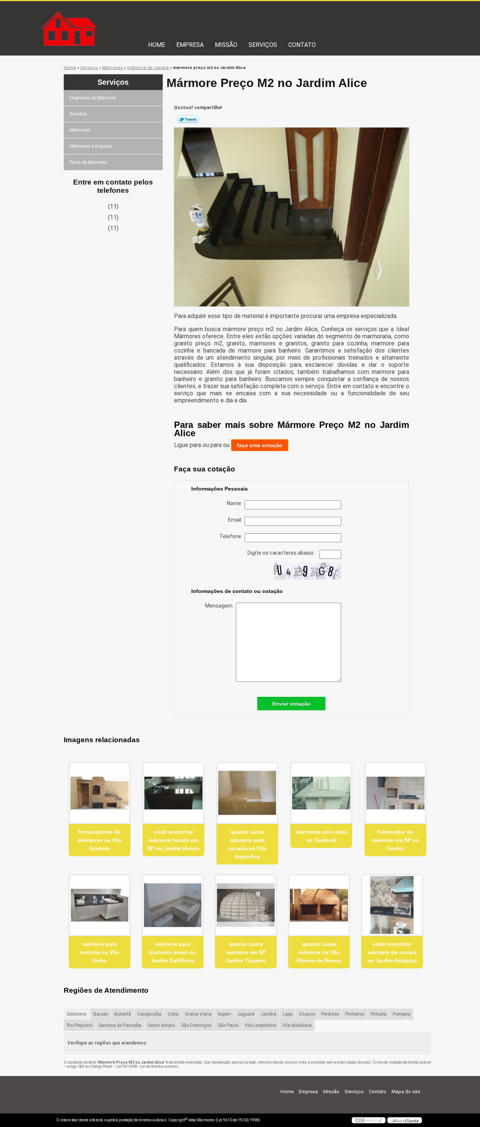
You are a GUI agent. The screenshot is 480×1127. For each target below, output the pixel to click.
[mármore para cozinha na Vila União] (99, 905)
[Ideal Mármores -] (99, 16)
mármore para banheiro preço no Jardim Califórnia (172, 952)
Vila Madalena (297, 1025)
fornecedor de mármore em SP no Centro (395, 840)
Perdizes (330, 1014)
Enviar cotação (291, 704)
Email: (236, 520)
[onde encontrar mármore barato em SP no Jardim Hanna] (173, 793)
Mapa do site (406, 1091)
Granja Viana (198, 1014)
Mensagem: (220, 606)
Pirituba (378, 1014)
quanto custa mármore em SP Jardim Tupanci (246, 952)
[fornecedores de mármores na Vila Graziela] (99, 793)
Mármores (79, 130)
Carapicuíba (149, 1014)
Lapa (287, 1014)
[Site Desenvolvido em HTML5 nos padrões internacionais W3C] (369, 1120)
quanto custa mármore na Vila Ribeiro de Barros (319, 952)
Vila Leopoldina (260, 1025)
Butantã (122, 1014)
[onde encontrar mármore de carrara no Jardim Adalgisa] (392, 905)
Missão (226, 44)
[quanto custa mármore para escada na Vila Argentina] (247, 793)
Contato (302, 44)
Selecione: (77, 1014)
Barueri (100, 1014)
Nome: (235, 503)
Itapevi (224, 1014)
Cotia (173, 1014)
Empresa (190, 44)
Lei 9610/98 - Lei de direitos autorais (147, 1066)
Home (156, 44)
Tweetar (188, 119)
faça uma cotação (259, 445)
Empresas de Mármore (92, 98)
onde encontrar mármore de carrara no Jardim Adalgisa (392, 952)
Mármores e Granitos (90, 146)
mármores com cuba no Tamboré (321, 836)
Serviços (263, 44)
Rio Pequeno (79, 1025)
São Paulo (228, 1025)
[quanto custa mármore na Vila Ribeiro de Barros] (319, 905)
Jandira (268, 1014)
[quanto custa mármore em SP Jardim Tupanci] (246, 905)
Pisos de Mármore (87, 162)
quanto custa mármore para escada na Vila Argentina (247, 844)
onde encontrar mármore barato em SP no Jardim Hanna (173, 840)
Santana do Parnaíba (120, 1025)
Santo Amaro (161, 1025)
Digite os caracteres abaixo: (282, 553)
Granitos (78, 114)
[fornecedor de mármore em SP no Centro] (395, 793)
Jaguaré (245, 1014)
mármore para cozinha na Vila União (99, 952)
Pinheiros (354, 1014)
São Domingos (196, 1025)
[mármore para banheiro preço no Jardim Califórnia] (173, 905)
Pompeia (401, 1014)
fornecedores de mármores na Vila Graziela (100, 840)
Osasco (307, 1014)
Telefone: (231, 536)
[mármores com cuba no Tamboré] (321, 793)
